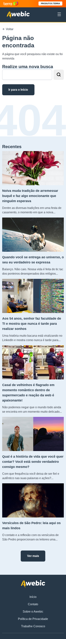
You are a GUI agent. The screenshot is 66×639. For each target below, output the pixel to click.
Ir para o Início (18, 89)
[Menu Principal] (59, 14)
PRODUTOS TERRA (50, 3)
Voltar (9, 29)
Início (33, 596)
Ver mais (33, 555)
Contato (33, 604)
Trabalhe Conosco (33, 626)
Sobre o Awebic (33, 611)
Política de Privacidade (33, 618)
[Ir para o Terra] (11, 3)
